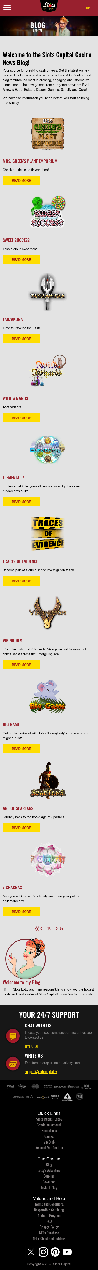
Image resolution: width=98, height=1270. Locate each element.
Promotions (49, 1130)
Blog (49, 1164)
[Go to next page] (56, 926)
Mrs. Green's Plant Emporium (30, 161)
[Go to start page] (37, 926)
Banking (49, 1176)
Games (49, 1136)
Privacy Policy (49, 1227)
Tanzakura (13, 319)
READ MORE (21, 180)
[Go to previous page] (42, 926)
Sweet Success (16, 240)
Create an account (49, 1125)
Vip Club (49, 1142)
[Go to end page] (61, 926)
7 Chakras (12, 887)
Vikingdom (12, 640)
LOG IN (87, 8)
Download (49, 1181)
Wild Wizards (15, 398)
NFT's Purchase (49, 1232)
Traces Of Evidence (20, 561)
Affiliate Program (49, 1215)
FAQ (49, 1221)
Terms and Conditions (49, 1204)
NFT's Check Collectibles (49, 1238)
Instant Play (49, 1187)
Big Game (11, 724)
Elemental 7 (13, 477)
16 (49, 928)
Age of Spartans (18, 808)
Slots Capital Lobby (49, 1119)
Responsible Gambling (49, 1210)
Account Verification (49, 1147)
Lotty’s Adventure (49, 1170)
